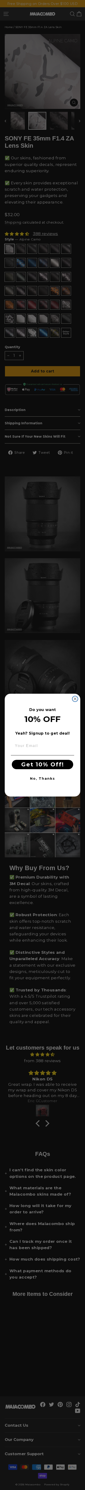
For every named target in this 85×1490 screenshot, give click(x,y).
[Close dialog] (75, 699)
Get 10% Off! (42, 764)
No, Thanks (42, 778)
